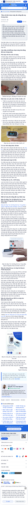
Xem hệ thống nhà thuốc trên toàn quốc (14, 426)
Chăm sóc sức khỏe (15, 399)
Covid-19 (8, 399)
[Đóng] (1, 1)
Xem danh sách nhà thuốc (14, 429)
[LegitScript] (8, 476)
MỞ (25, 1)
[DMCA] (15, 473)
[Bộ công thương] (4, 473)
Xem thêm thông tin (6, 396)
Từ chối (8, 501)
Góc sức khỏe (6, 11)
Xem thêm (17, 379)
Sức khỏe (23, 399)
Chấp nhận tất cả (20, 501)
